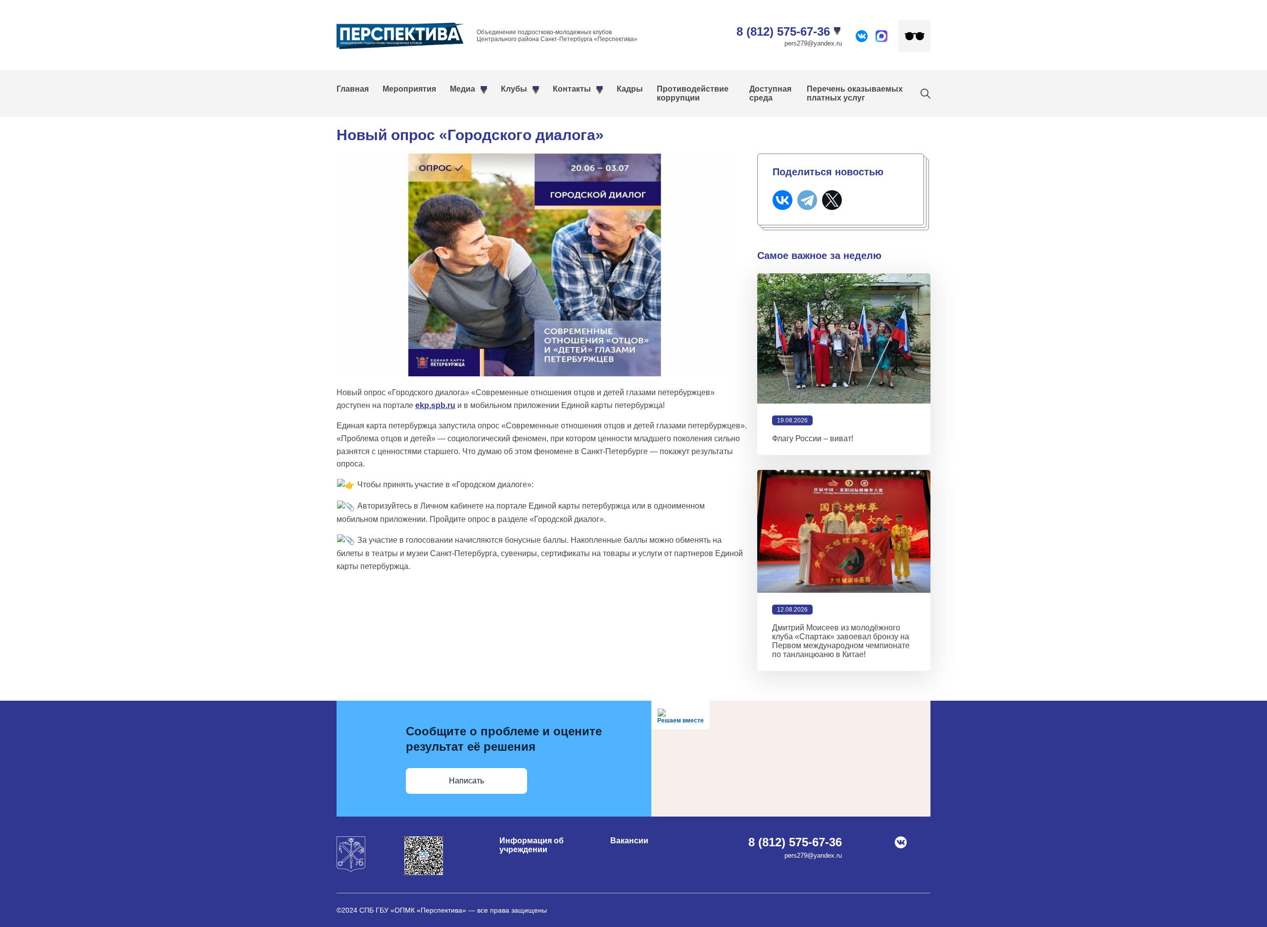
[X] (832, 200)
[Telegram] (807, 200)
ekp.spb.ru (435, 405)
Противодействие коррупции (693, 93)
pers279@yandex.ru (813, 43)
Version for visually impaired (914, 36)
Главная (353, 89)
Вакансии (629, 840)
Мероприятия (409, 89)
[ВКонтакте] (782, 200)
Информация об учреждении (531, 845)
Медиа (462, 89)
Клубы (514, 89)
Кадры (630, 89)
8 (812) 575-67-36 (783, 31)
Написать (466, 780)
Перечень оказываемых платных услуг (855, 93)
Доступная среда (770, 93)
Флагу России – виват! (812, 438)
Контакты (572, 89)
